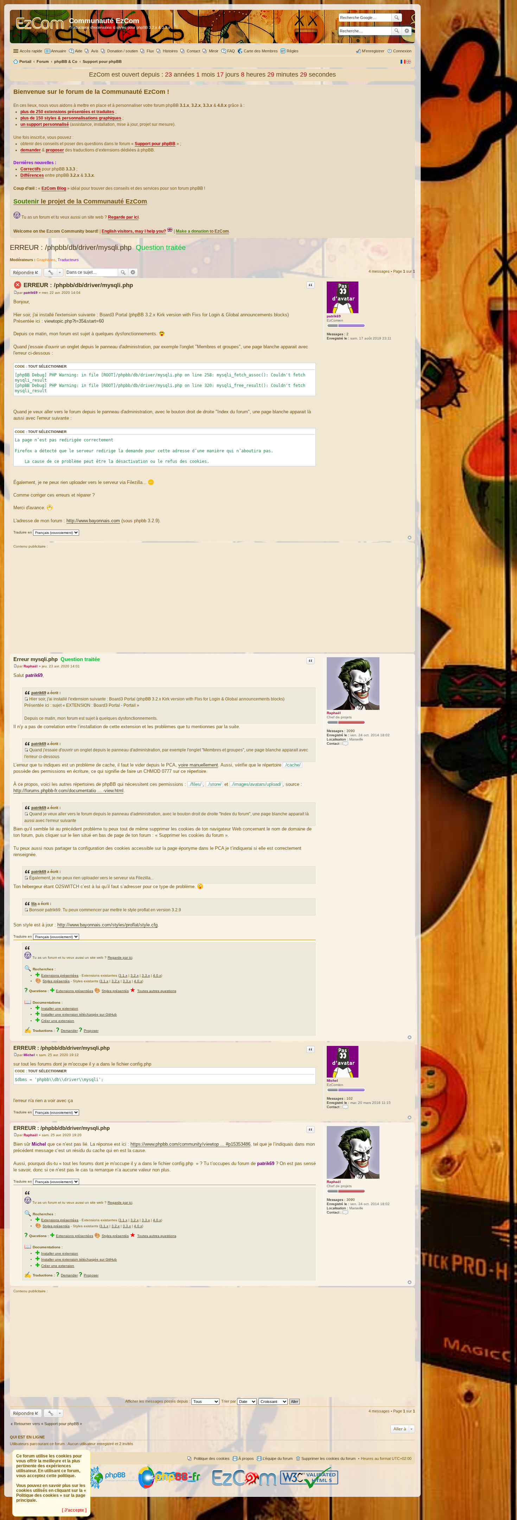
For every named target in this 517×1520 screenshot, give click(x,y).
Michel (332, 1080)
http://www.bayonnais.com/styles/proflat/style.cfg (107, 924)
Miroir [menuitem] (213, 51)
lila (34, 903)
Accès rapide (31, 51)
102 (349, 1098)
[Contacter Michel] (345, 1107)
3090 (350, 731)
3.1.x (123, 975)
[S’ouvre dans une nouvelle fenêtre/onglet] (112, 1487)
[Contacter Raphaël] (345, 743)
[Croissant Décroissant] (273, 1401)
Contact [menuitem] (193, 51)
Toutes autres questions (156, 991)
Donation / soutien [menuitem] (122, 51)
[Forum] (40, 26)
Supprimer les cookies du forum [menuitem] (328, 1458)
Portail (25, 61)
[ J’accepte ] (74, 1510)
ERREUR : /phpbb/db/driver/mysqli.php (71, 247)
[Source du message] (26, 699)
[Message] (15, 293)
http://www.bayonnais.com (93, 520)
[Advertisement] (212, 601)
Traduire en (22, 532)
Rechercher (396, 31)
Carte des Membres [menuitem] (261, 51)
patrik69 (334, 316)
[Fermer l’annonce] (409, 90)
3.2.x (134, 975)
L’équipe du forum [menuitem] (278, 1458)
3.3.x (146, 975)
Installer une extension (59, 1008)
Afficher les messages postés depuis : (158, 1401)
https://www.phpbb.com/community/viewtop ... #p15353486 (190, 1144)
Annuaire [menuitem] (58, 51)
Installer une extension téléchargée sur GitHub (79, 1014)
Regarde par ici (120, 957)
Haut (409, 537)
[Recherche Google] (396, 17)
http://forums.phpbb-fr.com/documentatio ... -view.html (68, 790)
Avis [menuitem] (94, 51)
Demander (69, 1031)
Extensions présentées (59, 975)
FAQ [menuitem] (231, 51)
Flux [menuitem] (150, 51)
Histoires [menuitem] (170, 51)
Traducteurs (68, 260)
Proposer (91, 1031)
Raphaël (334, 713)
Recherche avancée (406, 31)
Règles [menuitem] (293, 51)
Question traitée (161, 247)
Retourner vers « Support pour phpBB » (48, 1424)
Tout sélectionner (47, 366)
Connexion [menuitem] (402, 51)
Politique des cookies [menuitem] (212, 1458)
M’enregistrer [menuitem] (373, 51)
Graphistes (46, 260)
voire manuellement (198, 765)
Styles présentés (56, 981)
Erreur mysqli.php (56, 659)
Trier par (229, 1401)
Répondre (23, 272)
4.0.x (157, 975)
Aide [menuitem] (78, 51)
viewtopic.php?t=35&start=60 (74, 321)
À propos (246, 1458)
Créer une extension (57, 1021)
